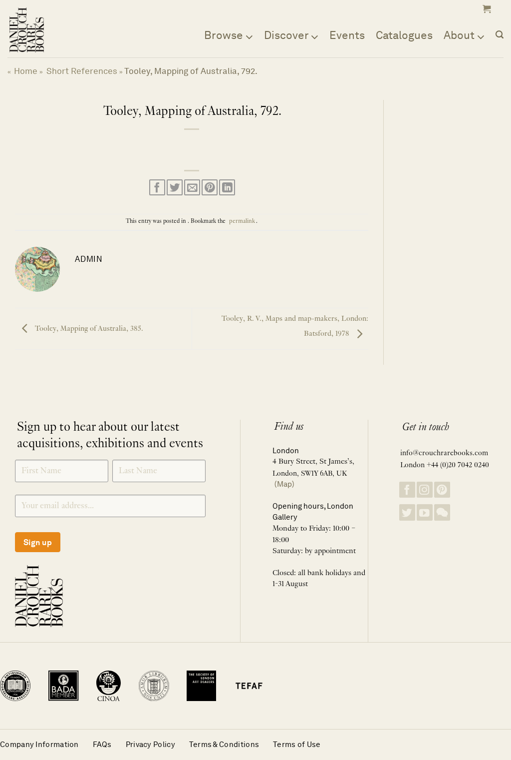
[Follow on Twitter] (407, 512)
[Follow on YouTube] (425, 512)
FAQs (102, 744)
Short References (81, 71)
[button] (485, 8)
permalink (242, 221)
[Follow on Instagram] (425, 490)
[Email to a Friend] (192, 187)
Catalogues (404, 35)
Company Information (39, 744)
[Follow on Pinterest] (442, 490)
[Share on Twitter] (175, 187)
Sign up (37, 542)
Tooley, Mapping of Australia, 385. (88, 329)
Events (347, 35)
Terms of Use (297, 744)
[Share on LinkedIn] (227, 187)
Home (25, 71)
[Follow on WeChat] (442, 512)
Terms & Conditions (224, 744)
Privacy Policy (150, 744)
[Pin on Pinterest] (210, 187)
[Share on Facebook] (157, 187)
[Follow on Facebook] (407, 490)
